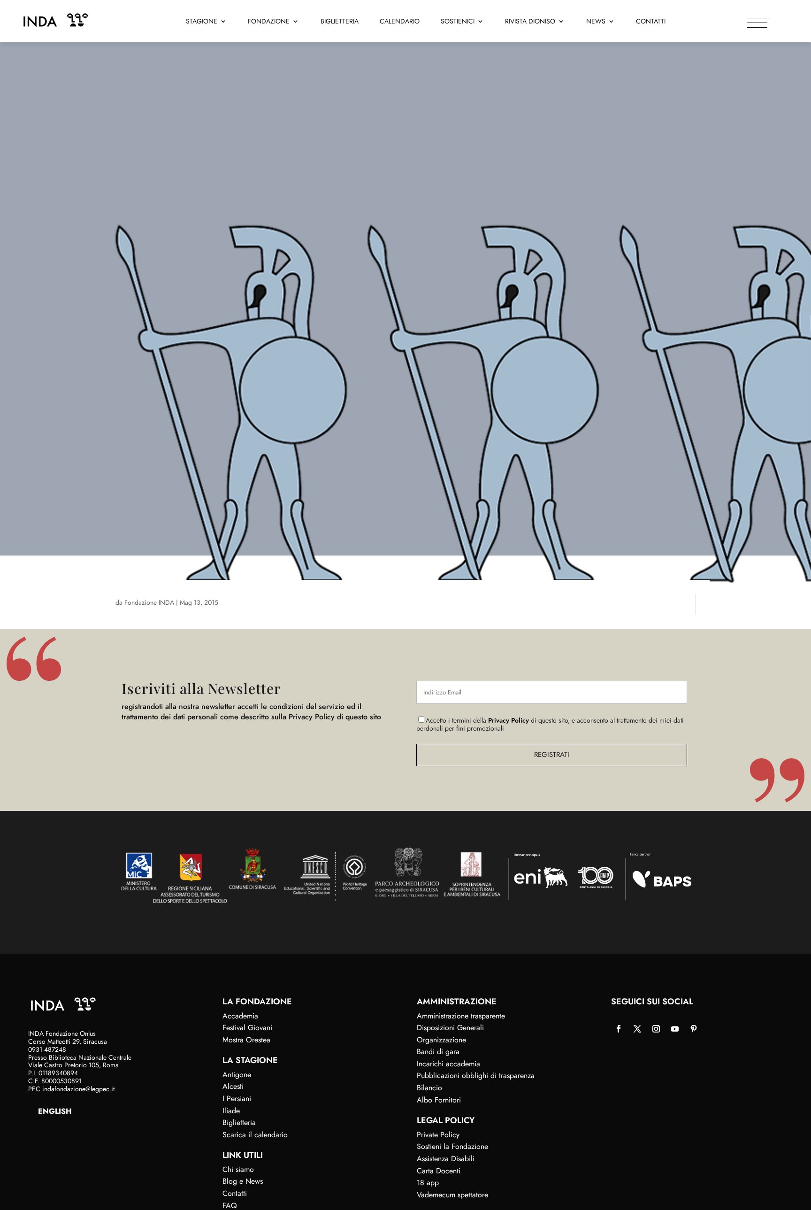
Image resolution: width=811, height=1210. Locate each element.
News (595, 22)
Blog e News (242, 1181)
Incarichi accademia (448, 1063)
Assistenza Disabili (445, 1158)
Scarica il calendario (255, 1134)
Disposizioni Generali (450, 1027)
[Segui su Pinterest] (693, 1028)
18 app (428, 1182)
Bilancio (429, 1087)
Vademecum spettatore (452, 1194)
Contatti (651, 22)
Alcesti (233, 1086)
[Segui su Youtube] (674, 1028)
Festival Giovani (247, 1027)
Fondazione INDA (149, 602)
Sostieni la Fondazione (452, 1146)
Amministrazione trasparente (461, 1015)
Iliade (231, 1110)
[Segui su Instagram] (656, 1028)
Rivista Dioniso (530, 22)
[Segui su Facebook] (618, 1028)
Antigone (236, 1074)
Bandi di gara (438, 1051)
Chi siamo (238, 1169)
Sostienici (457, 22)
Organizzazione (441, 1039)
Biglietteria (340, 22)
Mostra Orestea (246, 1039)
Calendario (400, 22)
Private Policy (438, 1134)
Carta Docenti (438, 1170)
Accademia (240, 1015)
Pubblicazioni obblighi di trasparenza (476, 1075)
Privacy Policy (508, 720)
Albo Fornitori (439, 1099)
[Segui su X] (637, 1028)
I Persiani (236, 1098)
